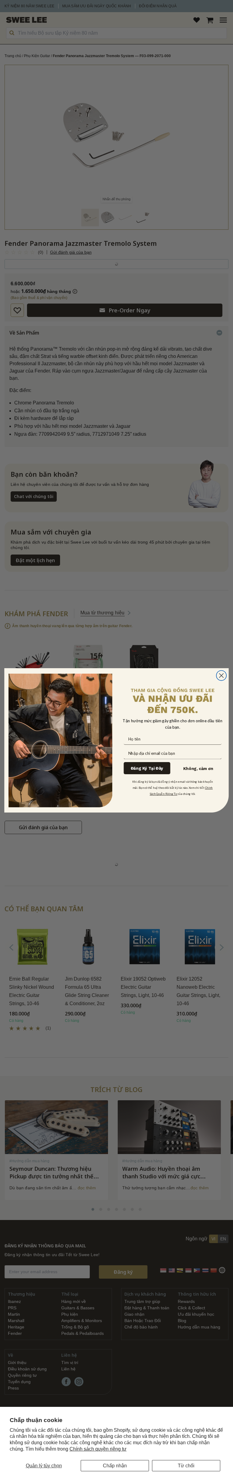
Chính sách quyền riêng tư (98, 1449)
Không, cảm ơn (198, 768)
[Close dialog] (221, 676)
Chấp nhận (115, 1465)
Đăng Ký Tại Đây (147, 768)
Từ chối (186, 1465)
